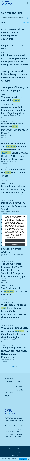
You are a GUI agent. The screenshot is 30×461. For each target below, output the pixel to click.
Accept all (15, 244)
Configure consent (15, 240)
